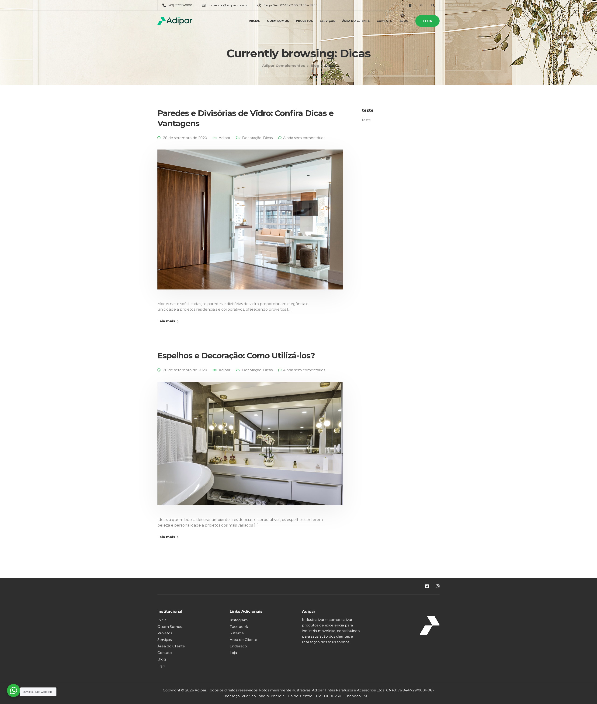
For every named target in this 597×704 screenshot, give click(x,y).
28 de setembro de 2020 (185, 138)
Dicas (268, 138)
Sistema (237, 633)
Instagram (239, 620)
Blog (403, 21)
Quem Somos (278, 21)
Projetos (304, 21)
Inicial (254, 21)
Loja (427, 21)
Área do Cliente (356, 21)
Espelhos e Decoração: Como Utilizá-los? (236, 356)
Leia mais (166, 321)
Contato (384, 21)
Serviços (327, 21)
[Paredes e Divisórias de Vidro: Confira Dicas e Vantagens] (250, 225)
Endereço (238, 646)
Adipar (224, 138)
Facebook (239, 626)
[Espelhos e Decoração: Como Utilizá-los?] (250, 449)
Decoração (251, 138)
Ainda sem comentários (304, 138)
